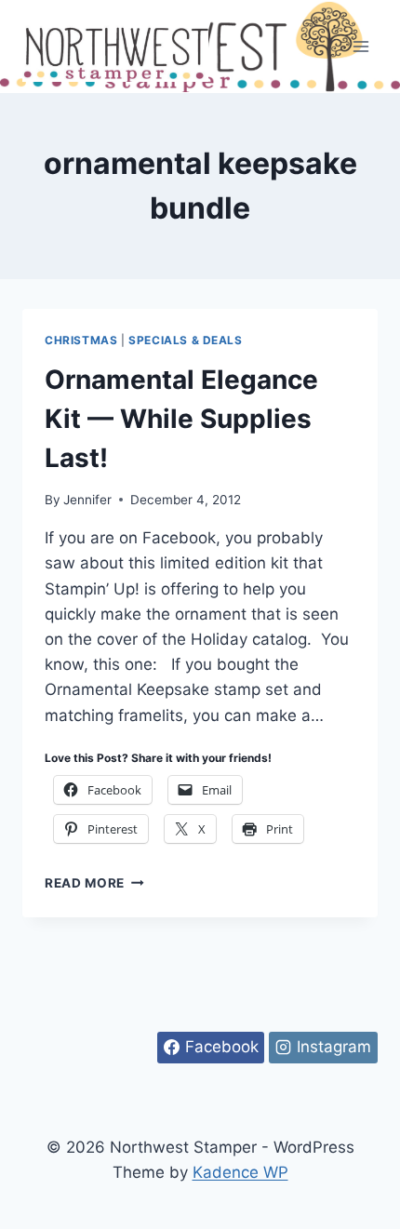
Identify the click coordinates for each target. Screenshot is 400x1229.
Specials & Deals (185, 340)
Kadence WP (240, 1172)
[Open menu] (360, 46)
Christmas (81, 340)
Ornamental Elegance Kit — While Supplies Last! (181, 419)
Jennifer (87, 499)
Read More (94, 882)
